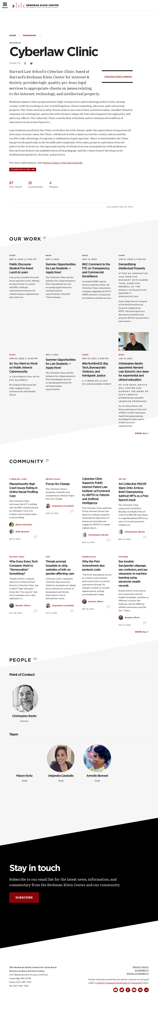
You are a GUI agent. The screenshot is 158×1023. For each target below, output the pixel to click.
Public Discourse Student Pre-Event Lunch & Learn (21, 268)
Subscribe (24, 897)
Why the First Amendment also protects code (93, 565)
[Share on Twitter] (31, 63)
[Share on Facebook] (25, 63)
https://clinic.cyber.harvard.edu (62, 162)
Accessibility (142, 970)
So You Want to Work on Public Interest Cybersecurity (23, 367)
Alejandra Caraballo (61, 775)
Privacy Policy (141, 967)
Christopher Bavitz (24, 716)
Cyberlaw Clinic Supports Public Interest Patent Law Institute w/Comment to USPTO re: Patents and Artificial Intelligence (96, 490)
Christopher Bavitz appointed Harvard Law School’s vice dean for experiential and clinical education (133, 371)
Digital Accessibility (138, 974)
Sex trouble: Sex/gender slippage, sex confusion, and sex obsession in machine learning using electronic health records (132, 573)
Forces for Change (58, 483)
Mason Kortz (24, 775)
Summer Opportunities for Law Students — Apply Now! (61, 268)
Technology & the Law (22, 169)
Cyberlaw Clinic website (118, 76)
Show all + (142, 433)
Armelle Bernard (97, 775)
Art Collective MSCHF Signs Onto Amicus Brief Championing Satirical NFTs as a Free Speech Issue (133, 491)
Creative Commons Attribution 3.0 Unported (118, 983)
